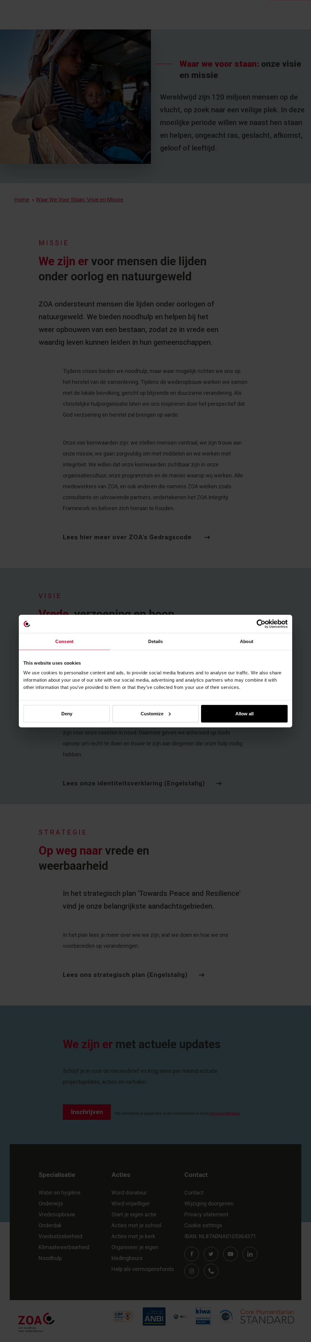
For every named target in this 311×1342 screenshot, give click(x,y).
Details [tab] (155, 641)
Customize (152, 713)
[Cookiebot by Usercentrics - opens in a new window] (261, 624)
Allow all (244, 713)
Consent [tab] (64, 641)
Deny (66, 713)
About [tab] (246, 641)
